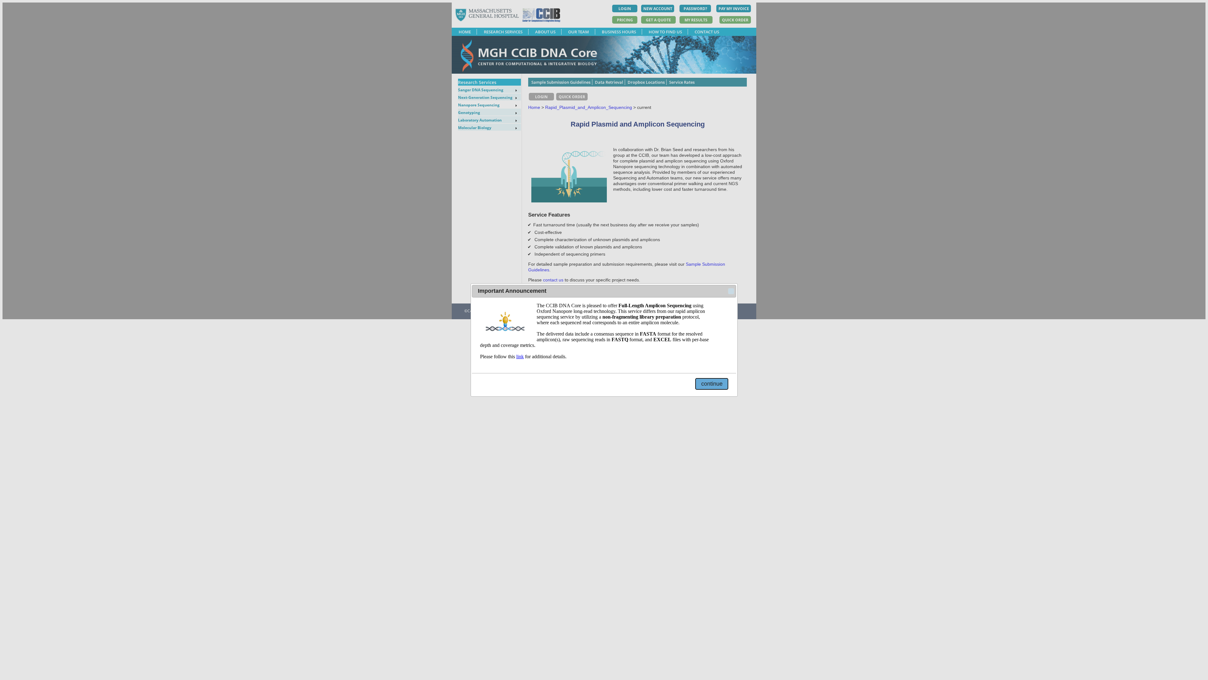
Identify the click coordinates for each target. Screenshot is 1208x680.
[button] (731, 291)
